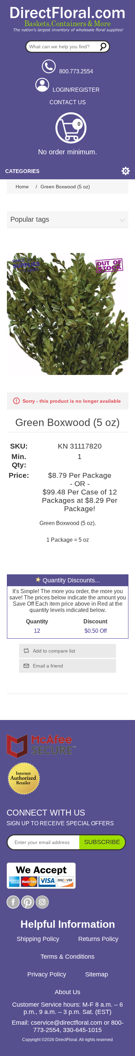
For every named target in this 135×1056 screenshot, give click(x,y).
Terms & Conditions (67, 956)
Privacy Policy (46, 974)
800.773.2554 (76, 71)
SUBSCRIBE (102, 841)
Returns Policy (98, 938)
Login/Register (76, 90)
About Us (67, 992)
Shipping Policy (38, 938)
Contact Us (68, 102)
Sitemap (96, 974)
